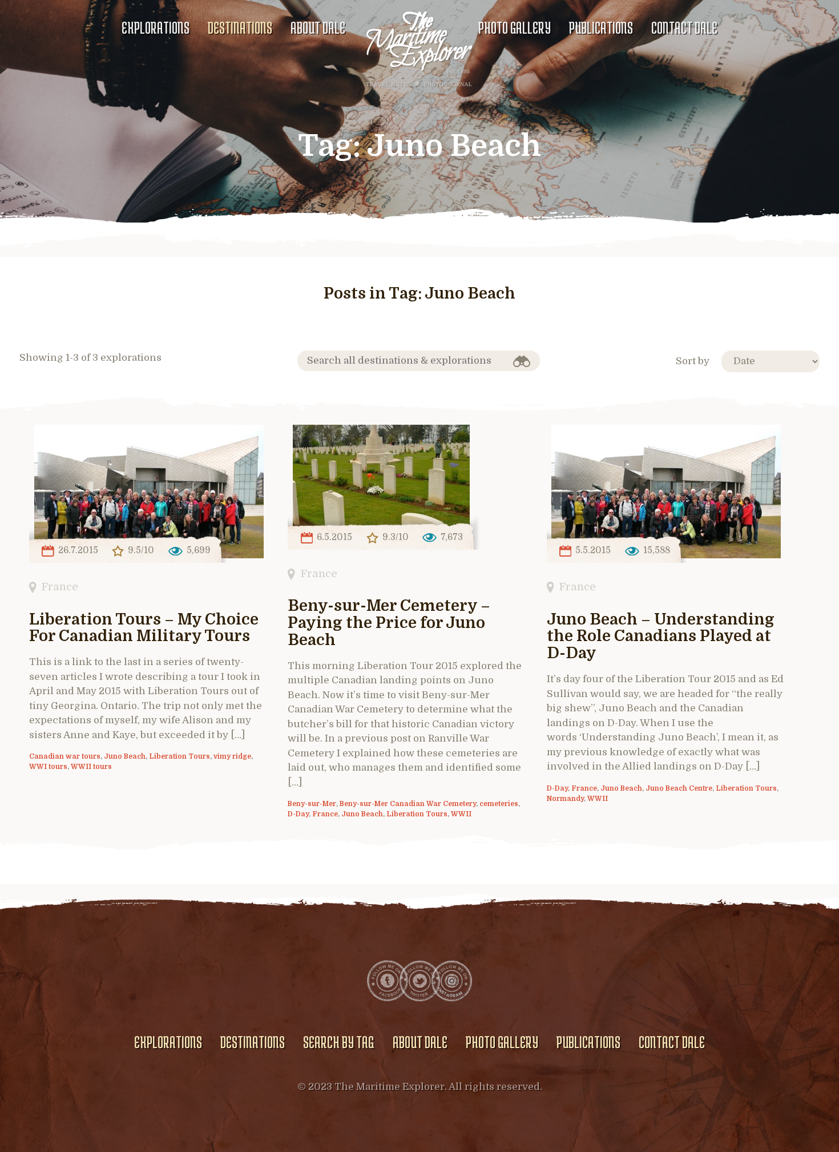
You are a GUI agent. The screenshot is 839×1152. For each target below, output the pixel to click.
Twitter (419, 981)
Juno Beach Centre (679, 788)
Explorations (155, 27)
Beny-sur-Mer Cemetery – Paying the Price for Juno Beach (389, 623)
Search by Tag (338, 1042)
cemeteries (498, 804)
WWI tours (48, 767)
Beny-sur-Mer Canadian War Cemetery (408, 804)
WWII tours (91, 767)
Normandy (565, 799)
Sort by (692, 361)
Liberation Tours (179, 756)
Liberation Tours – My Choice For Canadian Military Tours (144, 628)
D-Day (298, 814)
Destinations (240, 27)
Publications (601, 27)
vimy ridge (232, 756)
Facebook (387, 981)
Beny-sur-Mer (312, 804)
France (59, 587)
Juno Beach (125, 756)
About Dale (318, 27)
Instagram (451, 981)
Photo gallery (514, 27)
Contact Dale (684, 27)
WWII (461, 814)
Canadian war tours (64, 756)
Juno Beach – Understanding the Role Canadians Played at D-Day (661, 637)
